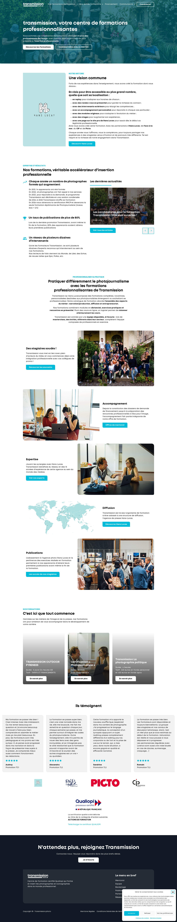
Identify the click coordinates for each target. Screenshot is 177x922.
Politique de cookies (142, 918)
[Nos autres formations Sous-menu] (102, 4)
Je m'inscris (88, 860)
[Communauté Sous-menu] (134, 4)
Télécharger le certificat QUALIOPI (84, 824)
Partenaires (121, 894)
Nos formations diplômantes (61, 4)
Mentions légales (155, 918)
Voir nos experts (36, 478)
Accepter (131, 913)
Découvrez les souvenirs (40, 367)
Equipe (118, 884)
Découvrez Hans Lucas (116, 524)
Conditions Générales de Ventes (110, 911)
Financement (111, 4)
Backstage (120, 887)
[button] (173, 892)
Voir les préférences (165, 913)
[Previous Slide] (145, 231)
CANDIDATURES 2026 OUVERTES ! (74, 47)
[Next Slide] (151, 231)
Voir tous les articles (103, 230)
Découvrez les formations (38, 47)
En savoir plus (36, 679)
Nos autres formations (90, 4)
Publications (121, 890)
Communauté (126, 4)
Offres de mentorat (115, 425)
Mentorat (119, 880)
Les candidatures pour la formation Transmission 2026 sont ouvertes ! (116, 214)
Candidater (145, 4)
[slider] (122, 185)
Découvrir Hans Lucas (82, 144)
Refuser (147, 913)
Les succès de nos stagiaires (43, 574)
